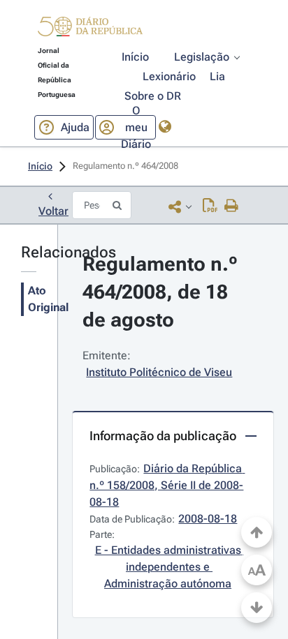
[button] (90, 28)
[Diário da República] (90, 30)
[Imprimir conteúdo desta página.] (231, 206)
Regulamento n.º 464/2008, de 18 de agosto (162, 292)
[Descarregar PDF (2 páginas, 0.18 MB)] (210, 206)
